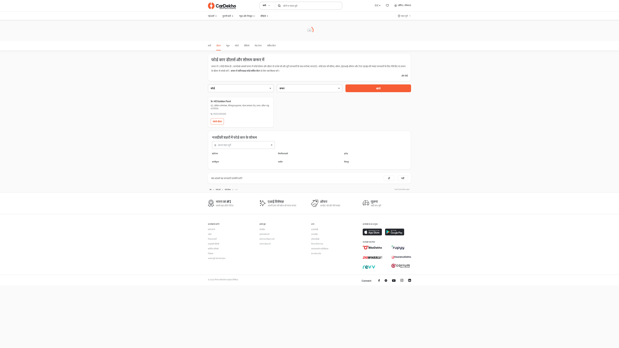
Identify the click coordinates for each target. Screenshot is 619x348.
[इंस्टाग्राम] (401, 281)
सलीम (280, 161)
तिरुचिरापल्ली (283, 153)
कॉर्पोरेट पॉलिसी (213, 248)
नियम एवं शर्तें (212, 239)
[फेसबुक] (379, 281)
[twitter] (386, 281)
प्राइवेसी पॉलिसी (213, 244)
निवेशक (210, 253)
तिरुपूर (346, 161)
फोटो (237, 45)
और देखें (404, 75)
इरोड (346, 153)
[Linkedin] (409, 281)
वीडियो (246, 45)
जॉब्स (209, 234)
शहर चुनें (404, 16)
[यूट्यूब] (394, 281)
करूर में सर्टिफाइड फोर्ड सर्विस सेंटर (245, 70)
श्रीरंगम (215, 153)
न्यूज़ (228, 45)
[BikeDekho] (372, 248)
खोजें (378, 88)
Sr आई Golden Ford (221, 101)
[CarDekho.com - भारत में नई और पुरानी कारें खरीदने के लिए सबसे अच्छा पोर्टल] (222, 5)
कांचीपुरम (215, 161)
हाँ (389, 178)
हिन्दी (376, 5)
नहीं (402, 178)
